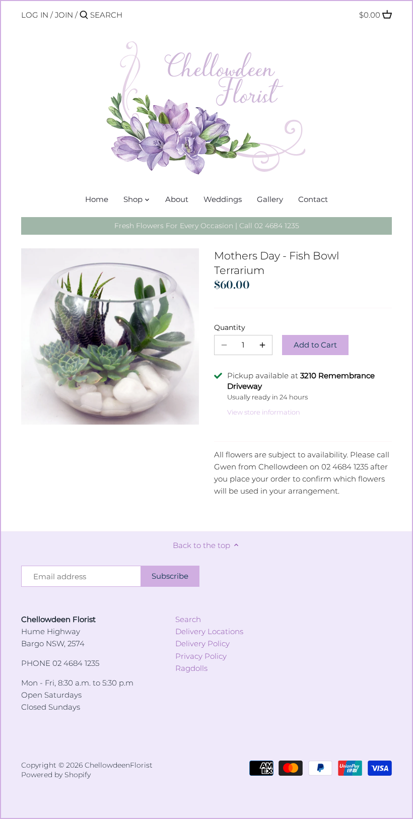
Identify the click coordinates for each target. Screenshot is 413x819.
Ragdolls (191, 668)
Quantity (229, 327)
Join (64, 15)
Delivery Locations (209, 631)
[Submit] (84, 15)
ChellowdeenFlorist (119, 765)
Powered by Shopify (56, 775)
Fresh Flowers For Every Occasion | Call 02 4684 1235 (206, 226)
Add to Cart (315, 345)
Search (188, 619)
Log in (34, 15)
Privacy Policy (201, 656)
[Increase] (262, 345)
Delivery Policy (202, 643)
